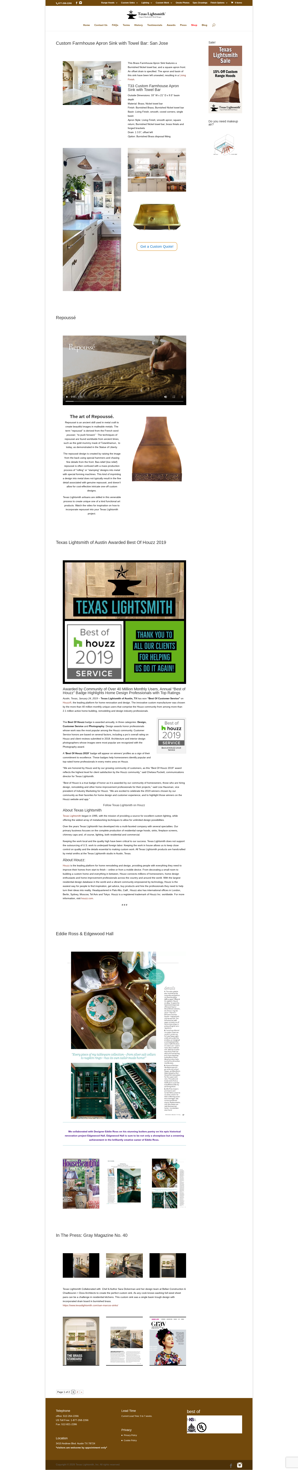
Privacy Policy (130, 1435)
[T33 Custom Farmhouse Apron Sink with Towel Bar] (92, 105)
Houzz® (67, 702)
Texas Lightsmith (72, 815)
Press (183, 25)
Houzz (141, 805)
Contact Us (100, 25)
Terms (126, 25)
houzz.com (87, 898)
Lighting (145, 3)
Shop (194, 25)
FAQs (115, 25)
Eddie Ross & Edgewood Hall (84, 933)
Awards (171, 25)
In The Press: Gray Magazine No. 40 (91, 1235)
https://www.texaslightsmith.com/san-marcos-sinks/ (90, 1305)
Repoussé (66, 317)
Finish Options (218, 3)
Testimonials (154, 25)
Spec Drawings (200, 3)
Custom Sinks (128, 3)
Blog (204, 25)
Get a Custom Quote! (156, 246)
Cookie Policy (130, 1440)
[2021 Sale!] (225, 112)
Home (86, 25)
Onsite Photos (183, 3)
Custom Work (162, 3)
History (138, 25)
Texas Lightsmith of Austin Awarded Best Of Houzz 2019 (111, 542)
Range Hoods (108, 3)
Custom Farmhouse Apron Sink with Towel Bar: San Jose (112, 43)
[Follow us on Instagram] (80, 2)
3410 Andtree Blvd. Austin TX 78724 (75, 1443)
